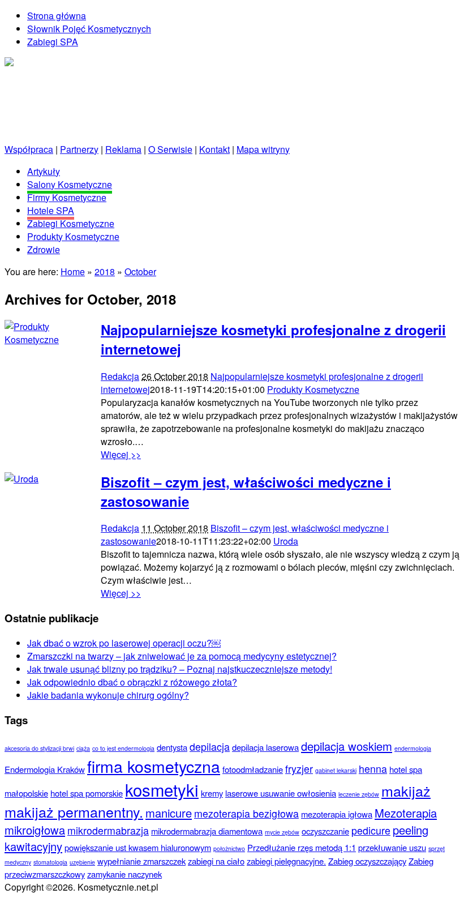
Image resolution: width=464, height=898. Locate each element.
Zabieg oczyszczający (367, 861)
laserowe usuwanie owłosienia (280, 793)
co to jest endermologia (123, 748)
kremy (212, 793)
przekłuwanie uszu (392, 847)
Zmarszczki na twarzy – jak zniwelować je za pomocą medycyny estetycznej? (182, 655)
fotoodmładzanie (252, 769)
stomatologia (50, 862)
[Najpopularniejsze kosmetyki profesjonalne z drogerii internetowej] (47, 339)
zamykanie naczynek (124, 874)
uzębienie (82, 862)
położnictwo (229, 848)
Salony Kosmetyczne (69, 184)
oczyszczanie (325, 831)
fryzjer (299, 769)
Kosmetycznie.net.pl (93, 95)
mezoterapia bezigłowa (246, 813)
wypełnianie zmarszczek (141, 861)
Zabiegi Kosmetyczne (70, 223)
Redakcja (120, 376)
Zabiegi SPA (52, 41)
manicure (168, 813)
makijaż (406, 790)
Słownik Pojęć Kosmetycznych (89, 28)
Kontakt (214, 149)
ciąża (83, 748)
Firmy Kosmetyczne (66, 197)
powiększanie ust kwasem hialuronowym (138, 847)
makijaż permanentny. (74, 811)
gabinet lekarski (335, 770)
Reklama (123, 149)
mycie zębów (282, 832)
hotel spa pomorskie (86, 793)
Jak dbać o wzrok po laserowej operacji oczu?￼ (124, 642)
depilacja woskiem (346, 746)
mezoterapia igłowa (336, 814)
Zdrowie (43, 249)
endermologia (412, 748)
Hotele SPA (50, 210)
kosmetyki (162, 789)
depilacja (210, 746)
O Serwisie (170, 149)
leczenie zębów (358, 794)
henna (373, 769)
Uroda (285, 541)
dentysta (172, 747)
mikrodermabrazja (108, 830)
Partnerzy (79, 149)
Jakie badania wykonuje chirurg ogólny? (108, 695)
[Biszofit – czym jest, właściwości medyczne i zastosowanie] (21, 478)
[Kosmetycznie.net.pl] (49, 63)
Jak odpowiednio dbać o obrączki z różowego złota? (132, 682)
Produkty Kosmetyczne (73, 236)
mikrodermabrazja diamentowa (207, 831)
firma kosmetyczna (153, 765)
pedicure (370, 830)
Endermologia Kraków (45, 769)
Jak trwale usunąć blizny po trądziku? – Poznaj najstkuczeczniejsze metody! (179, 668)
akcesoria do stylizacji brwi (39, 748)
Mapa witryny (263, 149)
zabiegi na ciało (216, 861)
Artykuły (43, 171)
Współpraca (29, 149)
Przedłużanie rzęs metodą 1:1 (301, 847)
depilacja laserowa (265, 747)
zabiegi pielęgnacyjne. (286, 861)
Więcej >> (121, 454)
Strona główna (56, 15)
